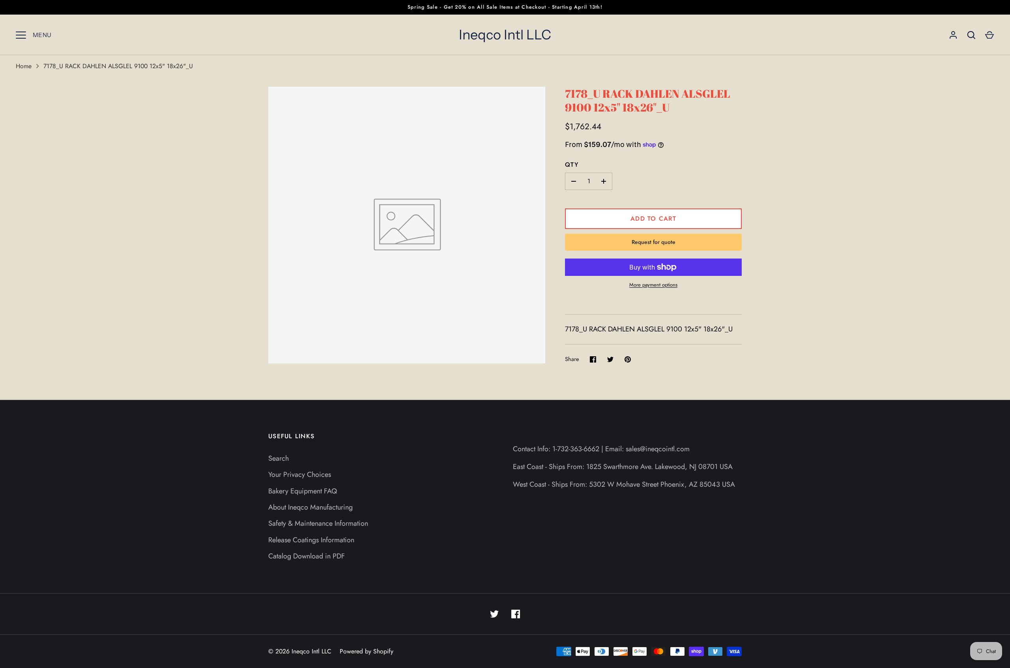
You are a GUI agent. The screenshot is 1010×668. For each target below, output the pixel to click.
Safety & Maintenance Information (318, 523)
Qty (571, 164)
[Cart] (989, 35)
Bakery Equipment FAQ (302, 491)
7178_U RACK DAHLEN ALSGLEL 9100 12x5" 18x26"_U (118, 66)
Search (278, 458)
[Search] (971, 35)
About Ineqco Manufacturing (310, 507)
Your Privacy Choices (299, 474)
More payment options (653, 284)
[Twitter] (494, 614)
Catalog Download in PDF (306, 556)
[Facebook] (515, 614)
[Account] (953, 35)
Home (24, 66)
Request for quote (653, 242)
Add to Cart (653, 218)
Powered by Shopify (366, 651)
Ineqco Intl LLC (505, 34)
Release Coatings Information (311, 540)
